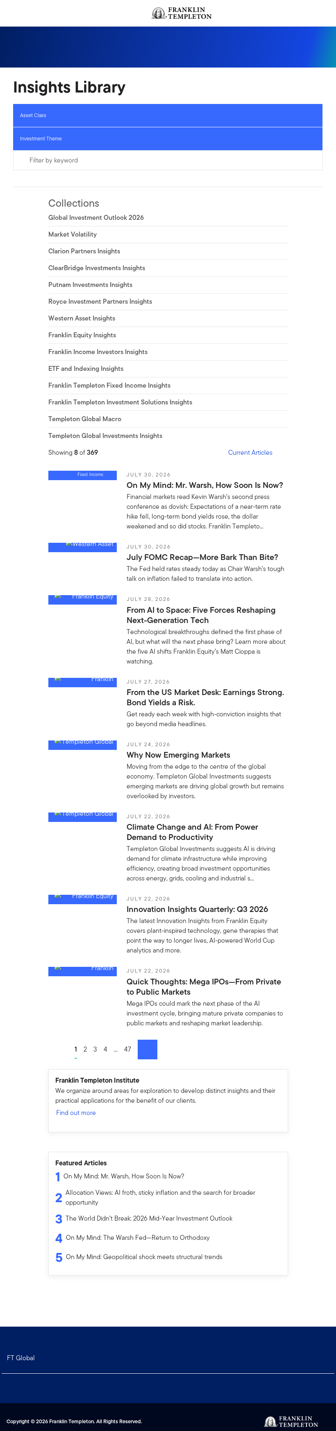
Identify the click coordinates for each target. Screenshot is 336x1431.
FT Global (21, 1358)
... (116, 1049)
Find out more (76, 1112)
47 (127, 1049)
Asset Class (33, 115)
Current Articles (250, 452)
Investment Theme (41, 138)
